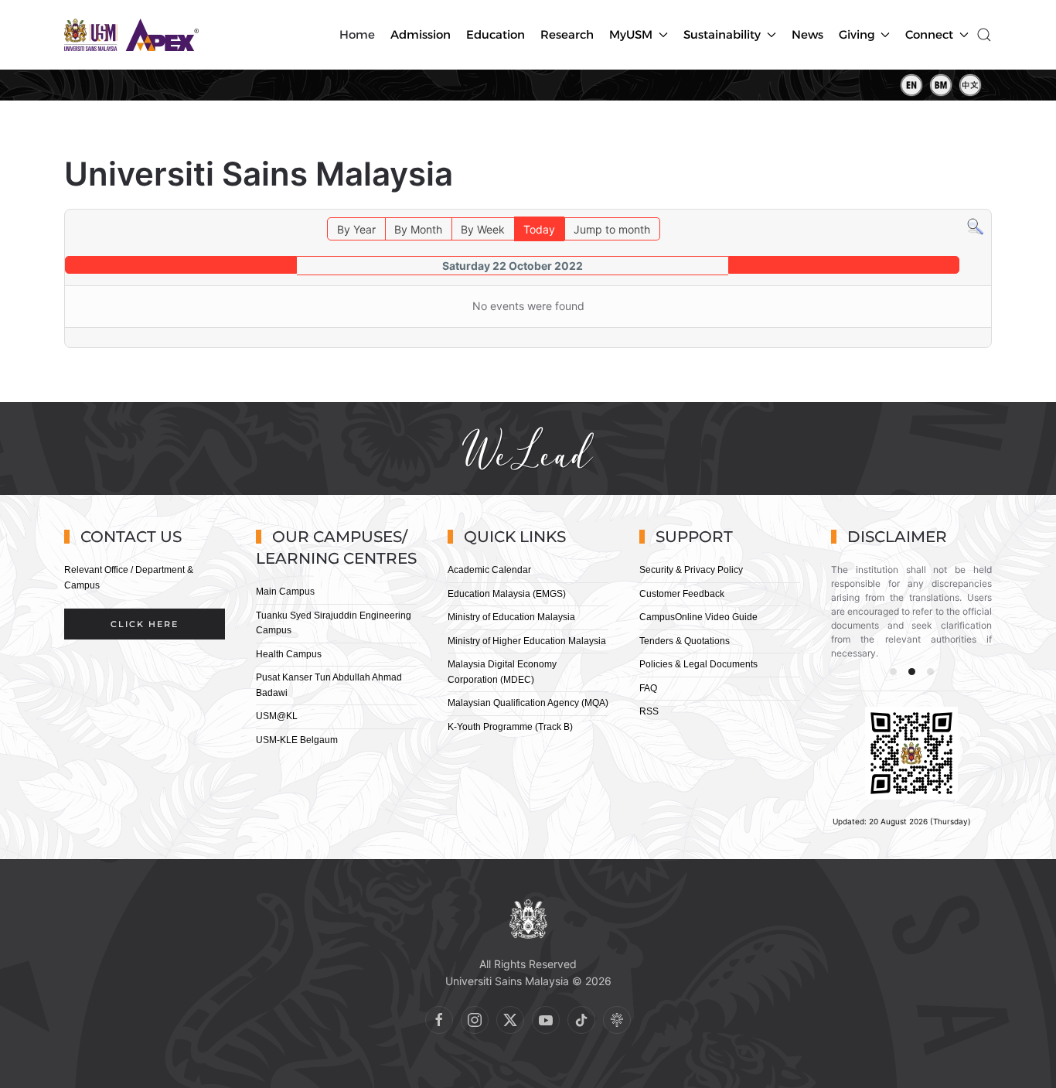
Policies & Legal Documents (698, 664)
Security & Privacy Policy (691, 569)
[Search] (975, 225)
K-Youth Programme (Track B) (510, 726)
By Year (356, 229)
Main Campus (285, 591)
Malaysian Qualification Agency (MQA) (528, 702)
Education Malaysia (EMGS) (507, 593)
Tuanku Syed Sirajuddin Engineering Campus (333, 623)
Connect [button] (929, 34)
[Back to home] (133, 35)
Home (357, 34)
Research (567, 34)
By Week (483, 229)
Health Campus (289, 654)
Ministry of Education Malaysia (511, 617)
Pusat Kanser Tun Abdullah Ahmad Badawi (329, 685)
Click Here (145, 624)
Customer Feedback (681, 593)
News (807, 34)
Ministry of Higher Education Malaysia (527, 641)
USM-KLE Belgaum (297, 740)
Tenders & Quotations (684, 641)
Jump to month (612, 229)
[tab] (893, 671)
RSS (649, 711)
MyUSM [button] (630, 34)
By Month (418, 229)
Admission (420, 34)
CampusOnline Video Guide (698, 617)
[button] (984, 35)
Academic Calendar (489, 569)
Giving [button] (857, 34)
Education (495, 34)
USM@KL (277, 716)
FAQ (648, 688)
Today (539, 229)
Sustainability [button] (722, 34)
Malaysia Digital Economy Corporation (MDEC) (502, 672)
